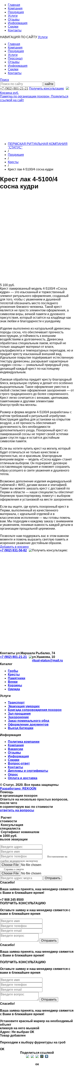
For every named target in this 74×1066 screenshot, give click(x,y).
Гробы (13, 671)
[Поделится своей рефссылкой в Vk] (46, 1056)
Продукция (16, 12)
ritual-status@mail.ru (47, 660)
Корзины (15, 685)
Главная (14, 5)
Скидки (13, 26)
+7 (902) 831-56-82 (13, 550)
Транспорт (16, 702)
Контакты (15, 30)
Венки (13, 681)
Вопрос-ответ (19, 763)
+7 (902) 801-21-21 (14, 88)
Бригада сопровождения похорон (35, 710)
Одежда (14, 689)
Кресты (13, 162)
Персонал (15, 58)
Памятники (16, 678)
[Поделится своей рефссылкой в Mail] (41, 1056)
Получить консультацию (46, 88)
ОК (32, 1032)
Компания (15, 8)
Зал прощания (19, 713)
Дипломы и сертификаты (28, 770)
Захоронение (18, 717)
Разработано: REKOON (18, 788)
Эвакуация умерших (24, 706)
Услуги (13, 15)
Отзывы (14, 19)
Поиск (4, 79)
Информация (17, 23)
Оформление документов (28, 724)
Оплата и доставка (22, 778)
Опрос (13, 774)
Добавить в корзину (14, 546)
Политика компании (23, 741)
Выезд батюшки (20, 728)
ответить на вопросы (17, 810)
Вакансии (15, 749)
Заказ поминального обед (28, 720)
